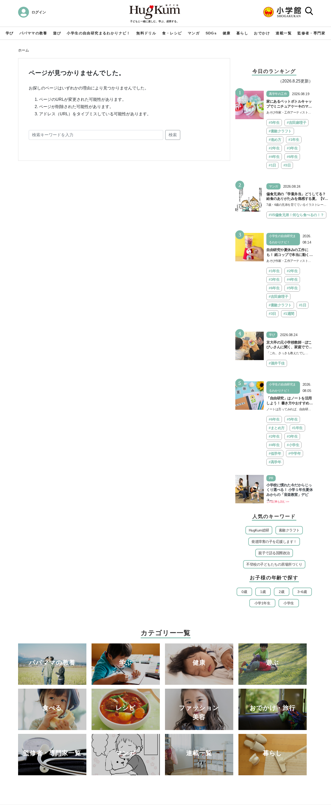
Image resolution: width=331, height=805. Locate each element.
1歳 (263, 592)
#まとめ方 (277, 428)
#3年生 (292, 148)
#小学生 (293, 445)
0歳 (244, 592)
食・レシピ (172, 33)
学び (10, 33)
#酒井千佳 (277, 363)
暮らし (242, 33)
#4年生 (274, 157)
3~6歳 (302, 592)
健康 (227, 33)
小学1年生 (262, 603)
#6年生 (292, 157)
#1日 (272, 165)
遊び (57, 33)
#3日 (287, 165)
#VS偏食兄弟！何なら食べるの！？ (296, 215)
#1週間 (288, 314)
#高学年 (275, 462)
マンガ (194, 33)
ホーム (23, 50)
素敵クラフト (289, 530)
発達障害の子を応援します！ (274, 542)
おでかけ (262, 33)
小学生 (288, 603)
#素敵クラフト (280, 131)
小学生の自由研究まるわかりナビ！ (98, 33)
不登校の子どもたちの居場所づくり (274, 564)
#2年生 (274, 148)
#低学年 (275, 453)
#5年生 (274, 122)
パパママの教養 (33, 33)
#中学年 (294, 453)
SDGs (211, 33)
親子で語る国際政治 (274, 553)
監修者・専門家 (311, 33)
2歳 (281, 592)
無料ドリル (146, 33)
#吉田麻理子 (296, 122)
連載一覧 (284, 33)
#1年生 (293, 140)
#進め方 (275, 140)
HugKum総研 (259, 530)
